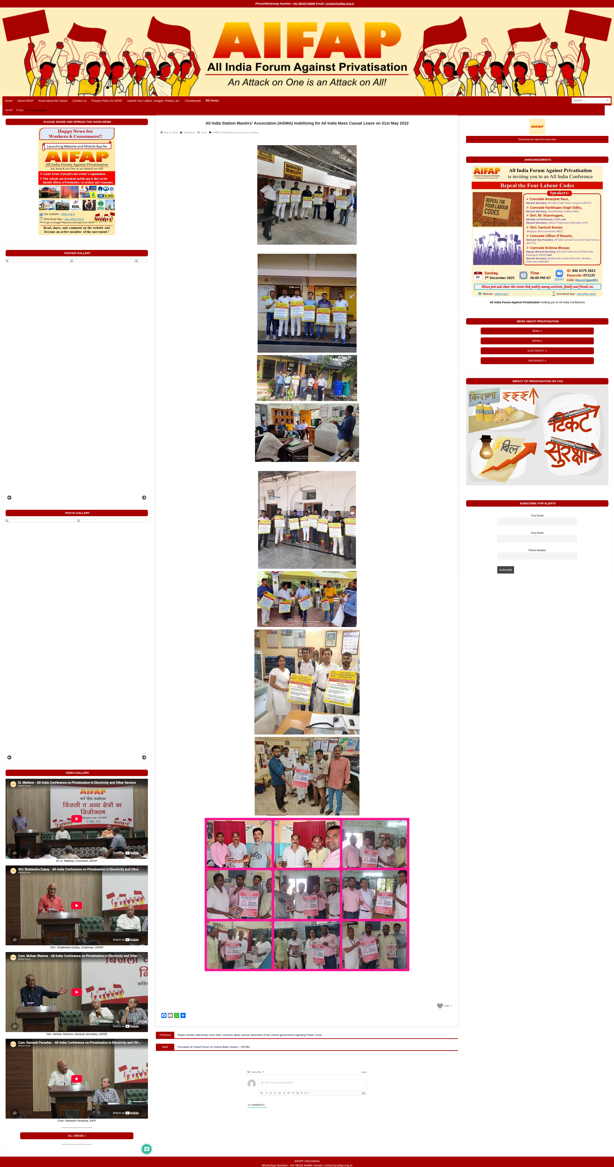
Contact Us (79, 100)
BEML (536, 331)
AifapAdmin (189, 132)
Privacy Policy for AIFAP (106, 100)
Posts (204, 132)
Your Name (537, 532)
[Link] (297, 1093)
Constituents (193, 100)
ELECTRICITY (536, 350)
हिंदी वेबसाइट (212, 100)
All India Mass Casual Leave (235, 132)
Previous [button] (9, 497)
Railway (255, 132)
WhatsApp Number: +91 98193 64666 (287, 1165)
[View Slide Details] (38, 379)
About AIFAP (25, 100)
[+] (306, 1092)
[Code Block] (293, 1093)
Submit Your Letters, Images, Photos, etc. (153, 100)
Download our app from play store (537, 139)
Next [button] (144, 497)
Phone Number (537, 550)
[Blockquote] (288, 1093)
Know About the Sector (53, 100)
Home (8, 100)
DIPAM (536, 341)
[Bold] (262, 1093)
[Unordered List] (284, 1093)
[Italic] (266, 1093)
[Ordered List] (279, 1093)
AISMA (216, 132)
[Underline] (270, 1093)
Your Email (537, 515)
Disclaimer (312, 1161)
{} (302, 1092)
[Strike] (275, 1093)
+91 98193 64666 (304, 3)
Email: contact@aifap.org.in (333, 1165)
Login (363, 1072)
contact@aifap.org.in (339, 3)
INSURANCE (536, 360)
